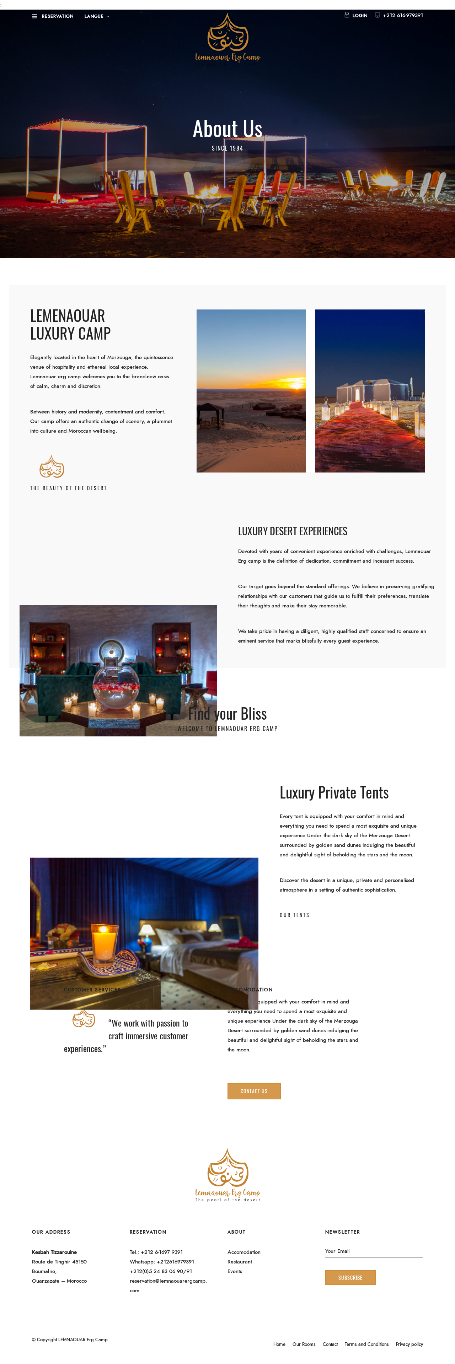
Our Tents (295, 915)
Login (360, 15)
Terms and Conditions (367, 1344)
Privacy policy (409, 1344)
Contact (330, 1344)
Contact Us (254, 1091)
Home (279, 1344)
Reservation (58, 16)
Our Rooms (304, 1344)
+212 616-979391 (403, 15)
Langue (94, 16)
